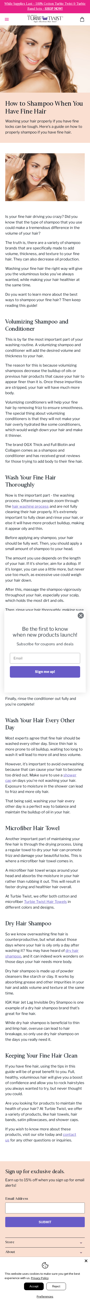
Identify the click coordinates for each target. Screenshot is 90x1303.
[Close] (86, 1261)
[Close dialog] (81, 615)
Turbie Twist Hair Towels (45, 901)
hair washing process (30, 506)
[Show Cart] (82, 19)
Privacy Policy (40, 1278)
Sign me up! (45, 672)
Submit (45, 1222)
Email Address (16, 1199)
